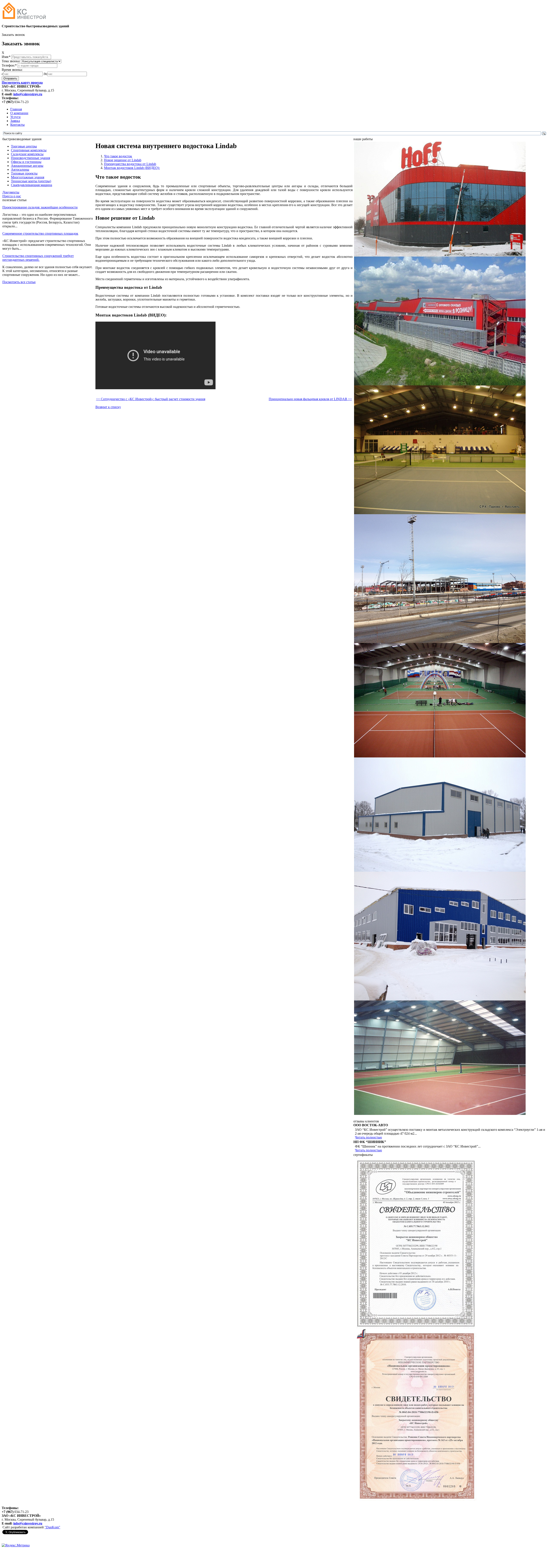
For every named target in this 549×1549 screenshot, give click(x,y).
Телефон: (9, 65)
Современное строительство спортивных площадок (40, 233)
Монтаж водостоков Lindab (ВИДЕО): (132, 168)
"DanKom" (52, 1527)
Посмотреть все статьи (19, 282)
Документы (10, 192)
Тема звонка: (11, 61)
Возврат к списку (108, 407)
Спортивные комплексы (29, 150)
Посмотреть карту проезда (22, 82)
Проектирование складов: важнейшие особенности (40, 207)
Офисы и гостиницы (26, 162)
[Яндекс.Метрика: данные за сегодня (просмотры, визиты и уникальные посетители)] (16, 1545)
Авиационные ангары (27, 165)
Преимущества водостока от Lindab (130, 164)
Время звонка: (12, 69)
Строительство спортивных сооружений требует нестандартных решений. (38, 257)
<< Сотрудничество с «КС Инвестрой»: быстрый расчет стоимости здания (150, 399)
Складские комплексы (27, 154)
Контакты (17, 124)
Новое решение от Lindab (122, 160)
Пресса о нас (11, 196)
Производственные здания (30, 158)
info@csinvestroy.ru (27, 94)
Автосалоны (20, 169)
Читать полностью (368, 1137)
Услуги (15, 117)
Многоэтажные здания (27, 177)
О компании (19, 113)
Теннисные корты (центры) (31, 181)
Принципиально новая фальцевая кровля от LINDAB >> (310, 399)
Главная (16, 109)
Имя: (6, 57)
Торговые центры (24, 146)
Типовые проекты (24, 173)
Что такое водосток (118, 156)
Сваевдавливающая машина (31, 185)
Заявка (15, 121)
